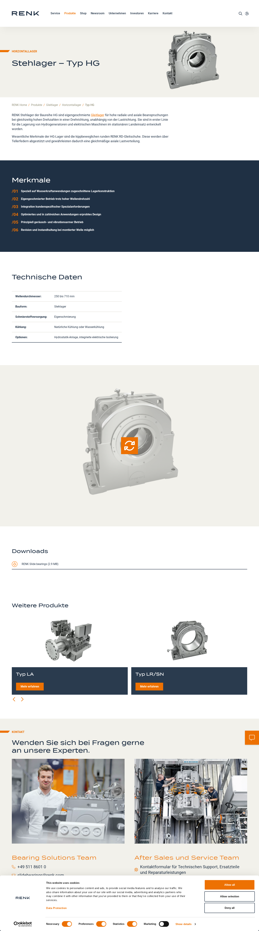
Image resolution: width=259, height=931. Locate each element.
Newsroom (97, 13)
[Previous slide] (14, 699)
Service (55, 13)
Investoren (137, 13)
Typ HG (89, 105)
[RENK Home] (25, 13)
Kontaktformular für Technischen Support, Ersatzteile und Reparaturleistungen (189, 869)
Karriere (153, 13)
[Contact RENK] (252, 738)
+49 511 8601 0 (31, 866)
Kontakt (167, 13)
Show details (183, 924)
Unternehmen (117, 13)
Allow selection (229, 896)
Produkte (70, 13)
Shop (83, 13)
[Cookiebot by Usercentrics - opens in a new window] (22, 924)
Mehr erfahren (30, 686)
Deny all (230, 907)
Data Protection (56, 908)
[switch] (101, 924)
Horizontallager (71, 105)
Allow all (229, 884)
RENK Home (19, 105)
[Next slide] (22, 699)
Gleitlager (52, 105)
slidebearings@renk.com (40, 875)
